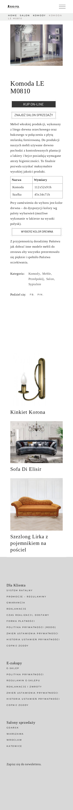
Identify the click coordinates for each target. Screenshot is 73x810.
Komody (34, 273)
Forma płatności (21, 621)
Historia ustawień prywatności (33, 639)
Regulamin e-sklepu (23, 680)
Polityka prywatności (25, 674)
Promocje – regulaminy (26, 596)
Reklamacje (16, 609)
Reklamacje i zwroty (24, 686)
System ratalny (20, 590)
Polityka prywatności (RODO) (31, 627)
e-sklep (13, 668)
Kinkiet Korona (27, 412)
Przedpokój (36, 279)
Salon (50, 279)
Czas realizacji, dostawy (28, 615)
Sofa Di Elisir (25, 469)
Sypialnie (34, 284)
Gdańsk (13, 727)
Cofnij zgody (18, 645)
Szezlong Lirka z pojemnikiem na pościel (29, 543)
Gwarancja (16, 602)
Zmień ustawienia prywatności (32, 633)
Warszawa (15, 734)
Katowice (14, 746)
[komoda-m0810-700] (36, 45)
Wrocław (14, 740)
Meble (47, 273)
